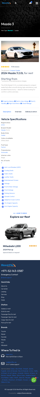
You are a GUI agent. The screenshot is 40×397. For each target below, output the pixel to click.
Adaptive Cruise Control (12, 200)
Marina (26, 373)
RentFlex (19, 389)
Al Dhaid (4, 373)
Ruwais (25, 380)
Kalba (11, 378)
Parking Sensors (9, 193)
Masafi (9, 375)
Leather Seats (8, 177)
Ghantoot (11, 380)
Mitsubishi (4, 345)
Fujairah (3, 371)
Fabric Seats (8, 174)
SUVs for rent (5, 311)
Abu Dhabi (18, 369)
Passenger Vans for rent (8, 317)
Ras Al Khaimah (23, 371)
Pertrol (3, 147)
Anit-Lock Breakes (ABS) (12, 167)
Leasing (3, 292)
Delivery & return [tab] (31, 112)
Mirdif (16, 378)
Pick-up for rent (6, 323)
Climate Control (9, 196)
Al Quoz (32, 373)
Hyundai (3, 337)
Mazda (3, 130)
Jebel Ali (21, 378)
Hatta (36, 371)
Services (4, 294)
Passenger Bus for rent (8, 314)
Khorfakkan (5, 378)
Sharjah (25, 369)
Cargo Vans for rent (7, 320)
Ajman (31, 369)
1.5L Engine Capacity (11, 203)
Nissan (3, 334)
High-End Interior (14, 103)
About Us (4, 286)
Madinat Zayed (30, 375)
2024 (3, 125)
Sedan (3, 135)
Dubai (12, 369)
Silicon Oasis (21, 375)
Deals (3, 300)
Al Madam (19, 380)
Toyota (3, 331)
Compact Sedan (15, 70)
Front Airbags (8, 190)
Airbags (6, 183)
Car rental (4, 289)
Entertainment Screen (11, 180)
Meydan (27, 378)
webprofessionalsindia (24, 393)
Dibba (14, 375)
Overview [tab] (18, 112)
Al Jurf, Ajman (12, 373)
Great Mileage (26, 103)
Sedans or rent (6, 309)
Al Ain (31, 371)
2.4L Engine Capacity (11, 206)
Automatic (4, 152)
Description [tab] (7, 112)
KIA (2, 342)
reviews (15, 67)
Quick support (7, 277)
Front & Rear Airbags (11, 187)
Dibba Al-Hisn (5, 382)
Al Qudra (5, 380)
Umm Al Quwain (12, 371)
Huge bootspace (8, 101)
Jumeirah (20, 373)
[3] (30, 3)
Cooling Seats (8, 170)
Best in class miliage (22, 101)
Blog (2, 297)
